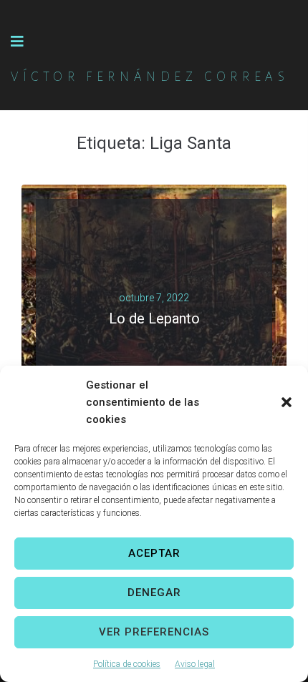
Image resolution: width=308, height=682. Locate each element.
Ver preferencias (154, 631)
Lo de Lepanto (154, 318)
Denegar (154, 592)
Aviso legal (195, 664)
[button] (286, 402)
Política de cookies (126, 664)
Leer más (148, 336)
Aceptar (154, 553)
